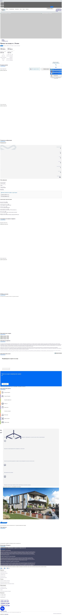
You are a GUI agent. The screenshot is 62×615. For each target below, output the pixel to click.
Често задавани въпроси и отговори (5, 591)
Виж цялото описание (59, 353)
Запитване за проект (50, 8)
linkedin (6, 568)
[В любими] (56, 67)
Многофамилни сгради (3, 588)
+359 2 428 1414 (4, 601)
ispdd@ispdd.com (2, 597)
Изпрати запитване (56, 73)
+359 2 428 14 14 (58, 9)
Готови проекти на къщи (3, 573)
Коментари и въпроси (27, 3)
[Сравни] (56, 65)
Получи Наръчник (56, 75)
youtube (9, 568)
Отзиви (1, 589)
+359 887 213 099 (5, 603)
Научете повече (6, 368)
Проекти (3, 40)
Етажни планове (8, 3)
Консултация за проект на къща (4, 582)
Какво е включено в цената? (57, 69)
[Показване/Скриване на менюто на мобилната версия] (0, 10)
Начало (3, 39)
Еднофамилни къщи (3, 571)
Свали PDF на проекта (56, 71)
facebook (2, 568)
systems (6, 614)
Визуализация (3, 3)
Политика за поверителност (57, 613)
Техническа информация (15, 3)
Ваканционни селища (3, 577)
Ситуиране (21, 3)
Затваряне (2, 5)
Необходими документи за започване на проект (7, 583)
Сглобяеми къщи (2, 574)
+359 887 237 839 (5, 605)
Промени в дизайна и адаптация (5, 580)
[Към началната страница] (3, 10)
